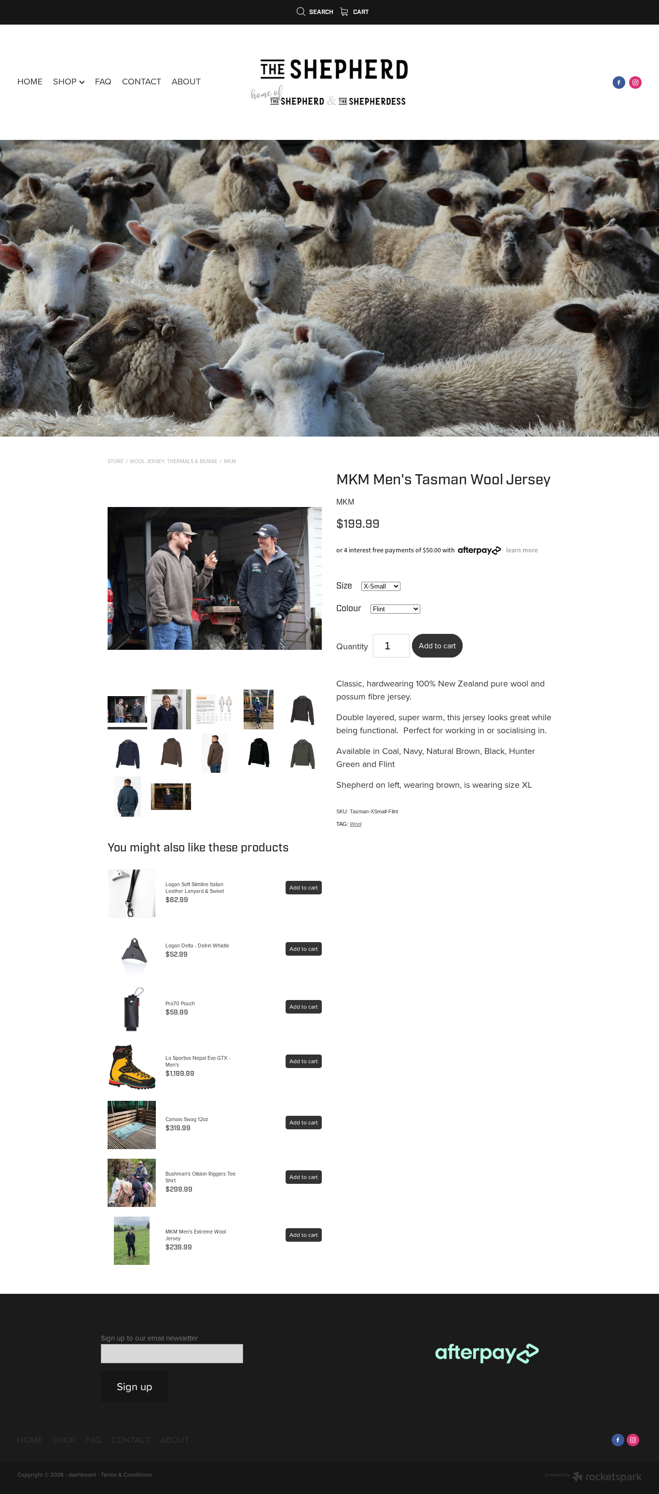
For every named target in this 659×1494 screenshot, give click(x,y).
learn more (522, 550)
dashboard (82, 1474)
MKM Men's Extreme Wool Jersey (195, 1235)
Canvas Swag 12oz (186, 1119)
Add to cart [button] (437, 645)
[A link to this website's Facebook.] (619, 82)
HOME (29, 81)
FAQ (103, 81)
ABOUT (186, 81)
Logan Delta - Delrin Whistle (197, 945)
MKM (230, 461)
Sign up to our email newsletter (149, 1338)
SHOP (66, 81)
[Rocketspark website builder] (593, 1477)
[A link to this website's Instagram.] (635, 82)
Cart (360, 12)
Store (116, 461)
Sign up (134, 1386)
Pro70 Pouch (180, 1003)
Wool (355, 824)
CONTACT (141, 81)
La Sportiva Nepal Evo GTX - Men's (197, 1061)
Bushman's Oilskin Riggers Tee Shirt (200, 1177)
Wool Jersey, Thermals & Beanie (174, 461)
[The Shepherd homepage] (329, 82)
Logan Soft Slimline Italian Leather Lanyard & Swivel (194, 887)
